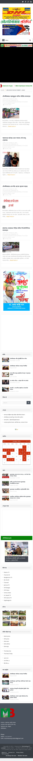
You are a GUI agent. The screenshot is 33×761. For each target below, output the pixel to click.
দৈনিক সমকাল (6, 641)
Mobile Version (22, 755)
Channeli (6, 582)
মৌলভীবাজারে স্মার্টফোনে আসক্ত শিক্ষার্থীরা (18, 366)
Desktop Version (11, 755)
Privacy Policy (19, 752)
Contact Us (11, 752)
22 (24, 456)
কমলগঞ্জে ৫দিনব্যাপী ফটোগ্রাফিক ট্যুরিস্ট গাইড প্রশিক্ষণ (19, 689)
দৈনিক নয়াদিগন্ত (7, 644)
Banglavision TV (8, 577)
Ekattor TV (6, 572)
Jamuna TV (7, 585)
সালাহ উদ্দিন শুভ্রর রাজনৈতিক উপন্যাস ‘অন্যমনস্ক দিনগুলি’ (20, 373)
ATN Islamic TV (8, 598)
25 (8, 459)
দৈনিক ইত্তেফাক (7, 636)
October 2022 (17, 441)
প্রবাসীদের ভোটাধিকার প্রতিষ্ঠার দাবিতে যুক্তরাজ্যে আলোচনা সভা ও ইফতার (20, 497)
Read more (11, 126)
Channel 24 (7, 575)
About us (4, 752)
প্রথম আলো (6, 658)
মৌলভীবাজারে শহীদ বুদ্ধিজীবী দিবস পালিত (18, 358)
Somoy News (7, 592)
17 (4, 456)
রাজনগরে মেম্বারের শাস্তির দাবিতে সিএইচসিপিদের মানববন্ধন (16, 229)
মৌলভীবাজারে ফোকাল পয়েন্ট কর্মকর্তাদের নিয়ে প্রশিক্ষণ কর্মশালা (19, 696)
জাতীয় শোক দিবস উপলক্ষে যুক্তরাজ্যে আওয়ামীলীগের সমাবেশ (17, 482)
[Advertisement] (16, 64)
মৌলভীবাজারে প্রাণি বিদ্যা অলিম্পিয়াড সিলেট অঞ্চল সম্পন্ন (20, 681)
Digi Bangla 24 (7, 600)
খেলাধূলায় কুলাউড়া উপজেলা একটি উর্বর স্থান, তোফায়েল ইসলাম (15, 422)
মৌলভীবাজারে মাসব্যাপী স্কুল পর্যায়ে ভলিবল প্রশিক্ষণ (13, 417)
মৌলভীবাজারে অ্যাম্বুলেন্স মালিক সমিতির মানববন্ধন (16, 96)
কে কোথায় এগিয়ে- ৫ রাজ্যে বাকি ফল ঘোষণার (19, 380)
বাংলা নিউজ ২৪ (7, 660)
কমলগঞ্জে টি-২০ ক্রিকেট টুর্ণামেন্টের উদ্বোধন (12, 419)
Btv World (6, 580)
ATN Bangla (7, 587)
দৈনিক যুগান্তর (6, 639)
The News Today (8, 653)
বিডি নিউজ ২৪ (6, 663)
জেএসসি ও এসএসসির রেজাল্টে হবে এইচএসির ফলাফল (19, 388)
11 (8, 453)
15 (24, 453)
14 (20, 453)
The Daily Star (7, 651)
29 (24, 459)
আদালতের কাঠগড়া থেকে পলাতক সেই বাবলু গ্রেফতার (14, 139)
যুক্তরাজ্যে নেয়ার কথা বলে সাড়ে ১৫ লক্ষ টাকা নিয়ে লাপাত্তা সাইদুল (20, 475)
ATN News (6, 590)
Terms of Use (5, 754)
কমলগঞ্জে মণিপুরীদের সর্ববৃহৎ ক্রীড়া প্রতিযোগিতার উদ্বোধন (14, 414)
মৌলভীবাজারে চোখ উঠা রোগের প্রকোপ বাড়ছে (15, 186)
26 (12, 459)
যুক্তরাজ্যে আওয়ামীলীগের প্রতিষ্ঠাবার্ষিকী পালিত (19, 489)
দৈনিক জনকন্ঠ (6, 646)
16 (28, 453)
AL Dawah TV (7, 595)
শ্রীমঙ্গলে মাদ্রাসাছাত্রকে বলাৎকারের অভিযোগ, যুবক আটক (17, 86)
